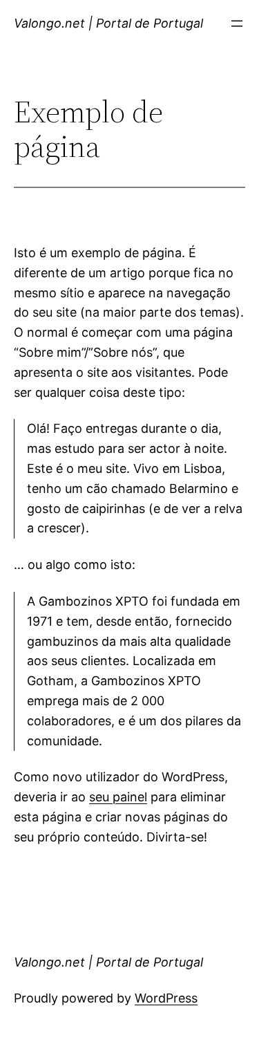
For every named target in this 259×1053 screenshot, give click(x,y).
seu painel (118, 797)
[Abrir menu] (237, 23)
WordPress (166, 998)
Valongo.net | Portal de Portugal (108, 23)
